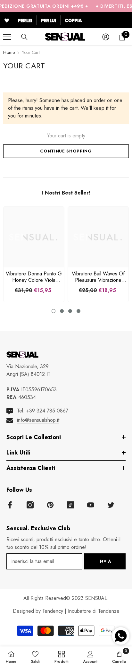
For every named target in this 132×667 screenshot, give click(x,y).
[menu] (7, 37)
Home (9, 52)
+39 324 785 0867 (47, 410)
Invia (104, 561)
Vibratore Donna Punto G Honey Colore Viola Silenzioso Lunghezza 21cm (34, 277)
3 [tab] (70, 311)
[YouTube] (90, 505)
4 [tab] (78, 311)
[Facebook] (10, 505)
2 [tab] (62, 311)
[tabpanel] (34, 254)
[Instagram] (30, 505)
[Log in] (106, 37)
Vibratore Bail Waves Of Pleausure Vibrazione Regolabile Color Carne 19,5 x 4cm (98, 277)
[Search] (24, 37)
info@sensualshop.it (38, 420)
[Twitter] (111, 505)
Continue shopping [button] (66, 151)
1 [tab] (53, 311)
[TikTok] (70, 505)
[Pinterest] (50, 505)
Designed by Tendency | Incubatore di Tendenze (66, 611)
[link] (90, 657)
